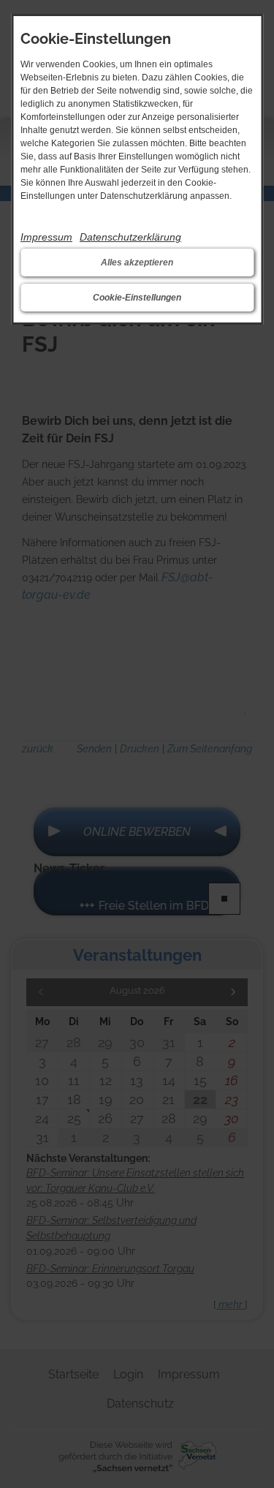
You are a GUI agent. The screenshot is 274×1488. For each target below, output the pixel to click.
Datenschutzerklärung (130, 237)
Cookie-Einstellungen (137, 297)
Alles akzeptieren (137, 262)
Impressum (46, 237)
